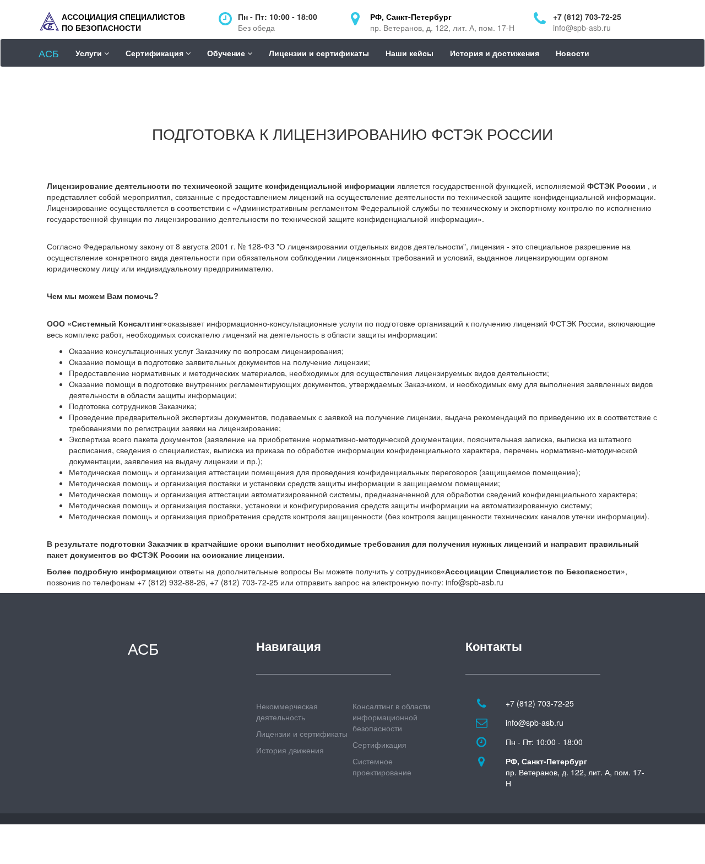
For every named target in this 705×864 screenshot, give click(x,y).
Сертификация (156, 52)
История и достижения (494, 52)
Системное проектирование (381, 767)
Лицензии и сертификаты (319, 52)
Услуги (89, 52)
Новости (572, 52)
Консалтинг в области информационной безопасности (391, 716)
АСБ (49, 53)
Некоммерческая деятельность (287, 711)
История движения (290, 750)
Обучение (227, 52)
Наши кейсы (409, 52)
